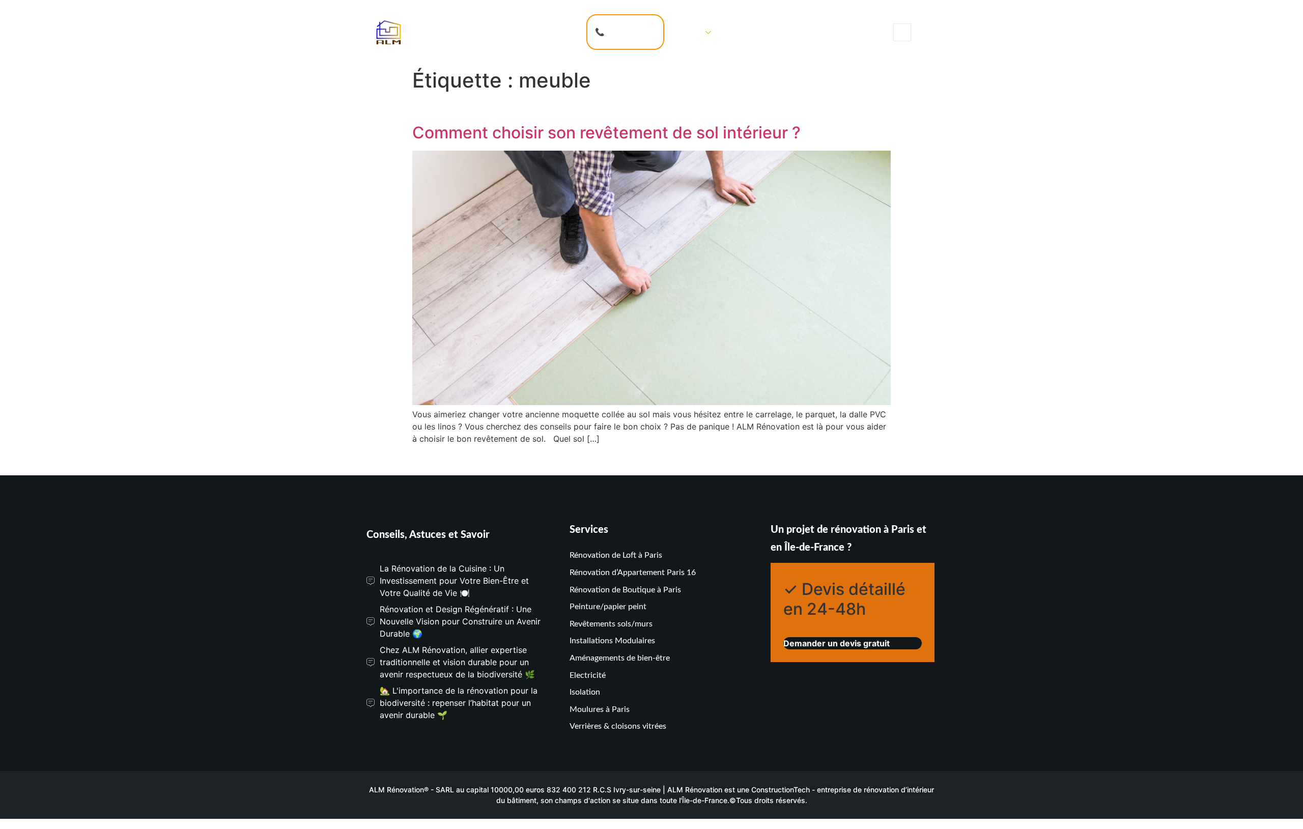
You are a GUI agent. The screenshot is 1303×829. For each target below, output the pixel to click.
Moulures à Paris (600, 709)
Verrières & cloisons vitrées (618, 726)
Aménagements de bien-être (620, 658)
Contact (740, 31)
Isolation (585, 692)
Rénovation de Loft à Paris (616, 555)
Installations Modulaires (612, 641)
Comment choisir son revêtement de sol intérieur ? (606, 132)
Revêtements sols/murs (611, 624)
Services (687, 31)
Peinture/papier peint (608, 607)
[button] (902, 32)
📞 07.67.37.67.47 (625, 31)
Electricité (588, 675)
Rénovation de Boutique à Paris (625, 590)
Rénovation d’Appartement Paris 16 (633, 572)
